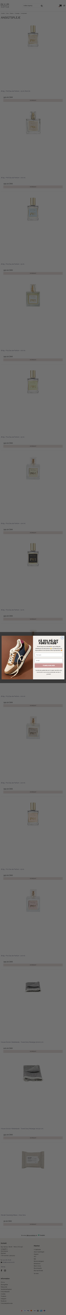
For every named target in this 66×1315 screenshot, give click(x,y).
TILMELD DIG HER (49, 665)
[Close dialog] (62, 637)
